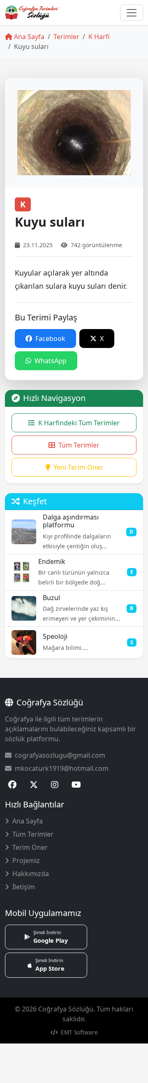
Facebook (49, 338)
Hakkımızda (30, 873)
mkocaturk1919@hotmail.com (62, 768)
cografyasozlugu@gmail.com (60, 755)
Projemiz (26, 860)
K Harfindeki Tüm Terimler (79, 422)
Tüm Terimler (78, 445)
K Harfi (99, 36)
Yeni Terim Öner (78, 467)
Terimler (66, 36)
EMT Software (78, 1032)
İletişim (23, 886)
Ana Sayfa (28, 36)
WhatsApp (50, 360)
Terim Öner (30, 847)
